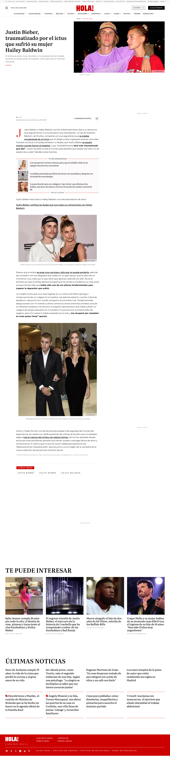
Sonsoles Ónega (32, 1)
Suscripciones (45, 738)
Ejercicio (99, 1)
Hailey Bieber (47, 473)
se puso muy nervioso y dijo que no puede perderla (63, 272)
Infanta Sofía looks (88, 1)
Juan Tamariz (20, 1)
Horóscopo (148, 14)
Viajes (116, 14)
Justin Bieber (26, 473)
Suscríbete (156, 8)
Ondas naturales (109, 1)
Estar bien (82, 14)
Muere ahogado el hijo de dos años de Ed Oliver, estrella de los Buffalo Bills (103, 621)
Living (107, 14)
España (137, 8)
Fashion (48, 14)
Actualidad (19, 14)
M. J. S (19, 117)
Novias (126, 14)
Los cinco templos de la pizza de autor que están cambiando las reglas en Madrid (144, 675)
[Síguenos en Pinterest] (29, 751)
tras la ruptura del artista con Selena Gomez (45, 437)
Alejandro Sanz (43, 1)
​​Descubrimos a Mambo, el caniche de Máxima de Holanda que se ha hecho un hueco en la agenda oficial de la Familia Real (22, 703)
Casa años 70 (120, 1)
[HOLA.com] (85, 8)
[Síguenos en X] (16, 751)
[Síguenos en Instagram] (7, 751)
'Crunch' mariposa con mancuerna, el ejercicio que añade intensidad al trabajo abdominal (143, 701)
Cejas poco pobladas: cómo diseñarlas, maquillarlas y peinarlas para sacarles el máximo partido (102, 701)
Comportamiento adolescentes (136, 1)
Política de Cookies (65, 751)
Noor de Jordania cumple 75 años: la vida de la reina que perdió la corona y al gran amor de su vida (22, 675)
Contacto (63, 738)
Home (79, 18)
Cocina (70, 14)
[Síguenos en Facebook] (11, 751)
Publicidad (43, 741)
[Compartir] (97, 119)
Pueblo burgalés (153, 1)
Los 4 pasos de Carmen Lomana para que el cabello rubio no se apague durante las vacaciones (59, 164)
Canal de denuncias (124, 751)
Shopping (95, 14)
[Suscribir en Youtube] (25, 751)
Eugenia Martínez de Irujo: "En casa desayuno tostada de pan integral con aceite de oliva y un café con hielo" (103, 675)
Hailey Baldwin (71, 473)
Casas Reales (34, 14)
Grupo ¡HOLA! (65, 741)
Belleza (59, 14)
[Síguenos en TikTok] (20, 751)
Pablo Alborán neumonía (72, 1)
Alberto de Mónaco (56, 1)
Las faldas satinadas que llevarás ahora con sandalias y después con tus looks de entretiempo (61, 175)
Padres (137, 14)
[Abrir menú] (6, 8)
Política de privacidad (95, 751)
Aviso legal (43, 751)
